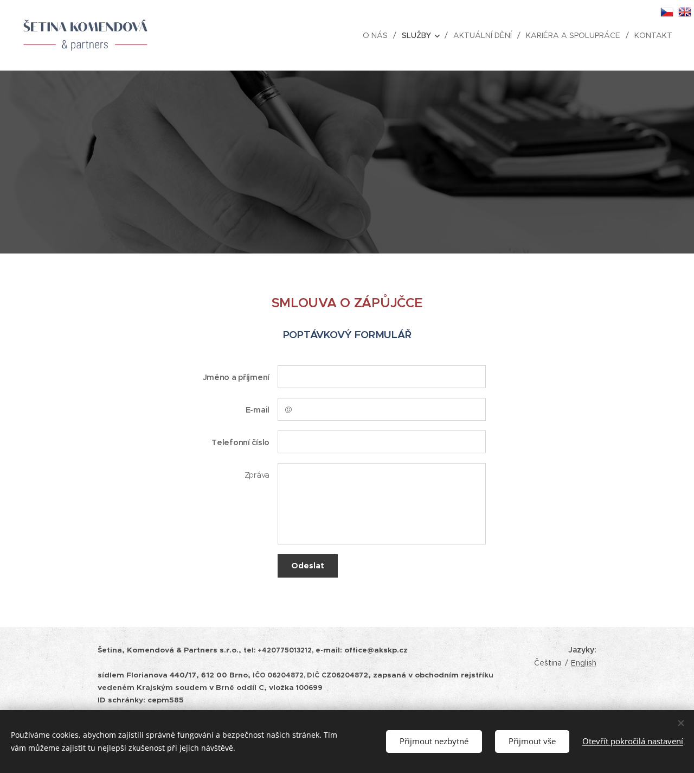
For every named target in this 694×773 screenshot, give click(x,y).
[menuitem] (378, 35)
